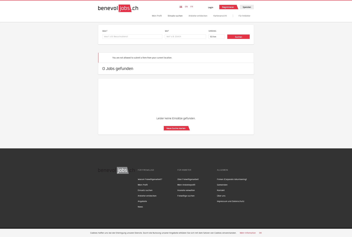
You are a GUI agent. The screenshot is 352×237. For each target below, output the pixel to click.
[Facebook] (101, 182)
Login (210, 7)
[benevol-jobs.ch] (118, 8)
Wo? (167, 31)
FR (191, 6)
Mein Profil (157, 16)
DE (181, 6)
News (140, 207)
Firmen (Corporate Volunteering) (232, 179)
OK (260, 233)
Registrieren (228, 7)
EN (186, 6)
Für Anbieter (244, 16)
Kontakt (221, 190)
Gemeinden (222, 185)
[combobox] (132, 36)
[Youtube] (107, 182)
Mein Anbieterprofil (186, 185)
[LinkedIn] (113, 182)
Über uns (221, 196)
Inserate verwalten (186, 190)
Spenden (247, 7)
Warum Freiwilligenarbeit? (150, 179)
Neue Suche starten (176, 128)
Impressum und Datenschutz (230, 201)
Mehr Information (248, 233)
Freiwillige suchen (186, 196)
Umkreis (212, 31)
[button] (247, 56)
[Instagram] (119, 182)
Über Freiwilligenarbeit (188, 179)
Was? (104, 31)
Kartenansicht (220, 16)
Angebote (142, 201)
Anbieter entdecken (198, 16)
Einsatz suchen (175, 16)
